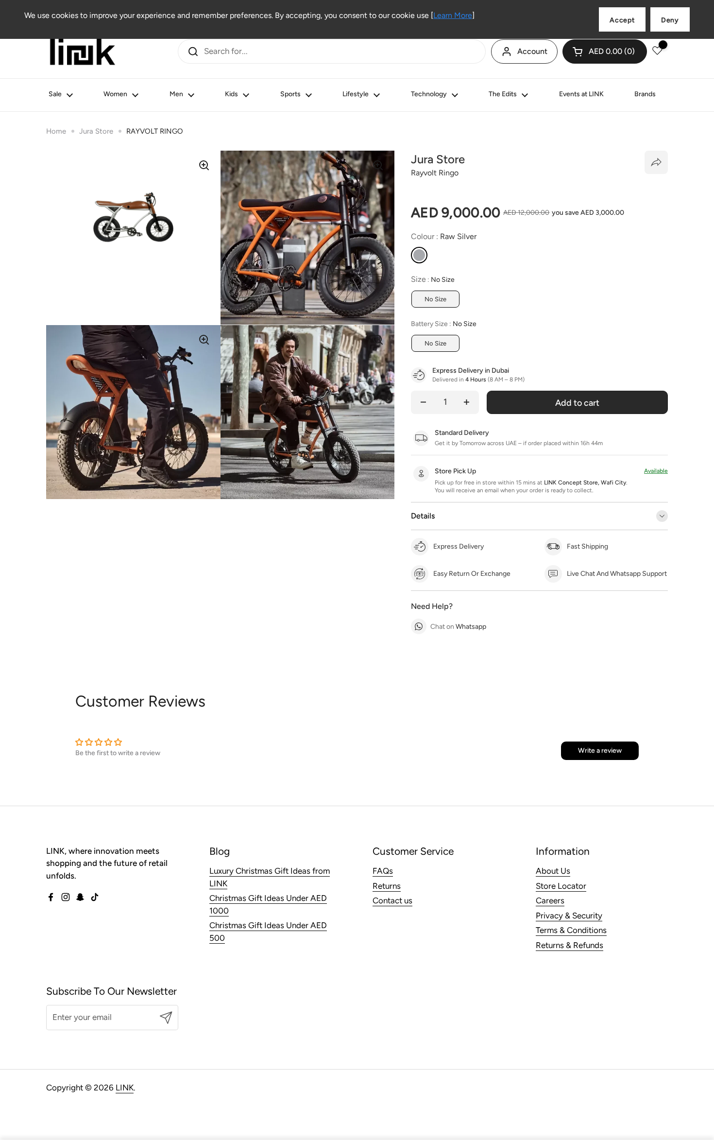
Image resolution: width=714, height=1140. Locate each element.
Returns (387, 886)
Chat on (458, 626)
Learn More (452, 15)
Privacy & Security (569, 915)
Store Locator (561, 886)
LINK (125, 1087)
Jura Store (96, 131)
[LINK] (82, 52)
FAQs (383, 871)
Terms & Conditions (571, 930)
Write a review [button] (600, 750)
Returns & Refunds (569, 945)
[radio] (419, 255)
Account (532, 51)
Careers (550, 900)
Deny (670, 20)
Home (56, 131)
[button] (604, 51)
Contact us (392, 900)
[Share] (656, 162)
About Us (553, 871)
